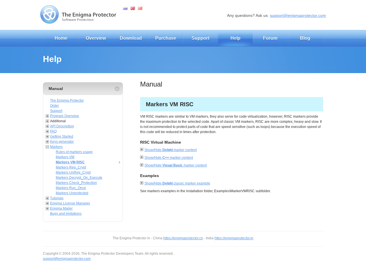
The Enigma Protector (67, 101)
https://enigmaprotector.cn (183, 238)
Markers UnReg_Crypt (73, 172)
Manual (56, 88)
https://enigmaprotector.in (233, 238)
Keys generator (62, 142)
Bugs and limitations (65, 214)
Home (61, 38)
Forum (270, 38)
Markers (56, 147)
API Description (62, 126)
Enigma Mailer (61, 208)
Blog (305, 38)
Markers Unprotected (72, 193)
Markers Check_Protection (76, 183)
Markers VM (65, 157)
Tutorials (56, 198)
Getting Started (61, 136)
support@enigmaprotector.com (298, 15)
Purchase (165, 38)
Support (200, 38)
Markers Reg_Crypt (71, 167)
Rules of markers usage (74, 152)
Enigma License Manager (70, 203)
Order (54, 106)
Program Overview (64, 116)
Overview (96, 38)
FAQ (53, 131)
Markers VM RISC (70, 162)
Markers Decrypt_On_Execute (79, 178)
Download (131, 38)
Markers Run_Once (71, 188)
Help (235, 38)
